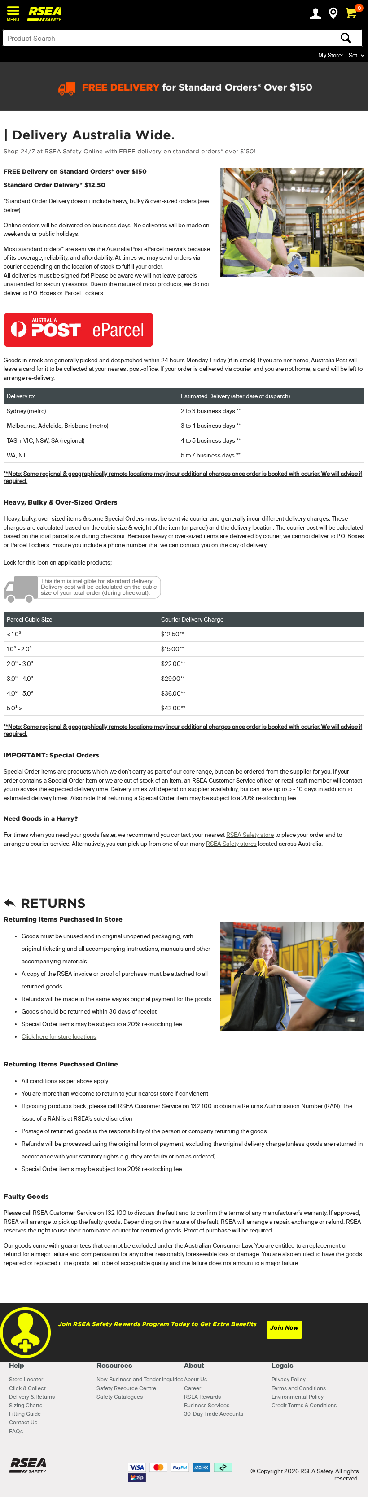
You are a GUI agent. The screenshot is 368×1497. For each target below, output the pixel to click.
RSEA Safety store (250, 834)
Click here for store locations (59, 1036)
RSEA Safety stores (231, 843)
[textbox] (143, 38)
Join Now (284, 1327)
